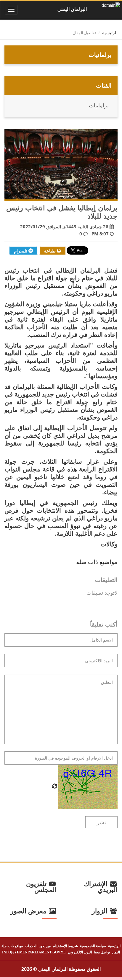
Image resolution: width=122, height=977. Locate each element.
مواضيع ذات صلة (97, 562)
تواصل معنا (102, 952)
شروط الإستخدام (65, 946)
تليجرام (21, 250)
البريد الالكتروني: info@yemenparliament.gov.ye (47, 952)
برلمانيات (99, 106)
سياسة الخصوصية (93, 946)
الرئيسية (110, 32)
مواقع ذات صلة (12, 946)
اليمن (116, 952)
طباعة (50, 250)
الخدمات (31, 946)
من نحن (45, 946)
